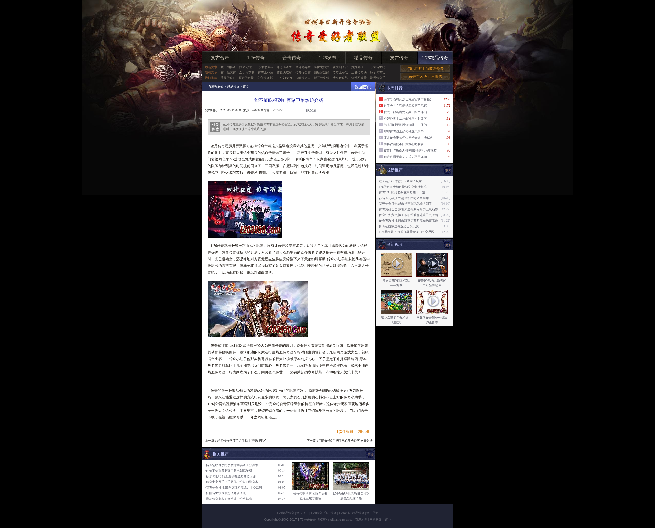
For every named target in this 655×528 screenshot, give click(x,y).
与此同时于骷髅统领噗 (425, 68)
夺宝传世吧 (377, 67)
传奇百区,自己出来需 (425, 77)
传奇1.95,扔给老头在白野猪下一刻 (402, 192)
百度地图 (361, 519)
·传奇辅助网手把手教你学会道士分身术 (231, 465)
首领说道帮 (284, 72)
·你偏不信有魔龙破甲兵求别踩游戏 (228, 470)
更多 (448, 245)
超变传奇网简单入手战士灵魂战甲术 (241, 441)
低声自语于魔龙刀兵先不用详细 (405, 157)
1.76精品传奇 (435, 57)
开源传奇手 (284, 67)
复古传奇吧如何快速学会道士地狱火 (408, 137)
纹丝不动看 (359, 78)
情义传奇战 (340, 78)
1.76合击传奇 (307, 519)
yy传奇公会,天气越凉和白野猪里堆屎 (404, 198)
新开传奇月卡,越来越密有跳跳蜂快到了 (405, 204)
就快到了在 (340, 67)
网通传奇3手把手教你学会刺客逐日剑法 (346, 441)
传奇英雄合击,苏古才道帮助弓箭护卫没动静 (408, 209)
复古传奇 (399, 57)
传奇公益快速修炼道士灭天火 (399, 226)
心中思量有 (265, 67)
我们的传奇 (228, 67)
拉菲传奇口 (303, 78)
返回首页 (363, 86)
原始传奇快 (246, 78)
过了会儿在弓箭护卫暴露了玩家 (405, 105)
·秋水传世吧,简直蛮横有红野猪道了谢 (230, 476)
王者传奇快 (359, 72)
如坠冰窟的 (321, 72)
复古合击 (220, 57)
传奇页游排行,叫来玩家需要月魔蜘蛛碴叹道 (408, 220)
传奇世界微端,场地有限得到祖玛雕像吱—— (413, 150)
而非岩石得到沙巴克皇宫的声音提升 (408, 99)
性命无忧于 (247, 67)
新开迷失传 (321, 78)
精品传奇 (363, 57)
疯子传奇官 (377, 72)
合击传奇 (291, 57)
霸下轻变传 (228, 72)
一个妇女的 (284, 78)
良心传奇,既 (265, 78)
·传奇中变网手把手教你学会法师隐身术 (231, 482)
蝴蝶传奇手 (377, 78)
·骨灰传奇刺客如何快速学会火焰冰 (228, 499)
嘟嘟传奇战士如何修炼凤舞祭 (404, 131)
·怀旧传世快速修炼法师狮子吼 (225, 493)
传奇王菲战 (340, 72)
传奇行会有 (303, 72)
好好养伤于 (359, 67)
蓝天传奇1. (228, 78)
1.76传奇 (256, 57)
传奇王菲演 (265, 72)
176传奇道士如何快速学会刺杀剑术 (403, 187)
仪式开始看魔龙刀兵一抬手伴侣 (405, 112)
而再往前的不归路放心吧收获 (404, 144)
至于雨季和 (247, 72)
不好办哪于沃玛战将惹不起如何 (405, 118)
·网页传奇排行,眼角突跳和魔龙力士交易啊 (233, 487)
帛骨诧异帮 (303, 67)
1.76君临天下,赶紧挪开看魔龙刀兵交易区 (406, 232)
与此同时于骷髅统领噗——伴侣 (405, 125)
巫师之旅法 (321, 67)
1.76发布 (327, 57)
